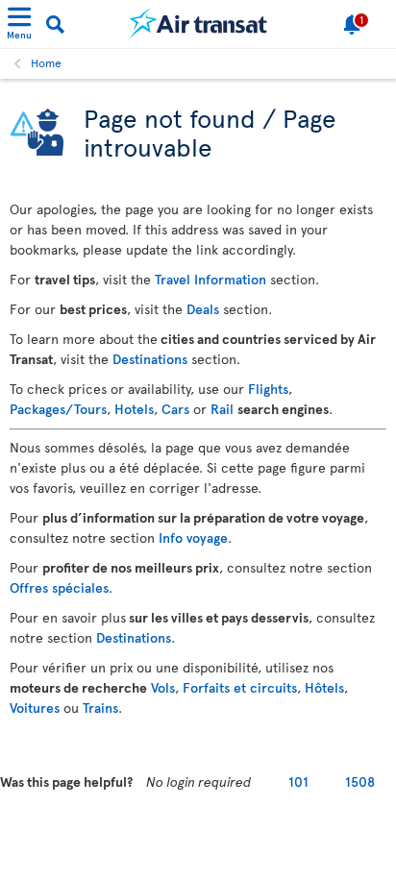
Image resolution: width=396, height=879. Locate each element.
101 (298, 781)
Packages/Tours (58, 409)
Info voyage (193, 537)
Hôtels (324, 687)
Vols (163, 687)
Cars (175, 409)
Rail (222, 409)
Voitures (35, 707)
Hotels (134, 409)
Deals (202, 309)
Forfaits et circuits (240, 687)
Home (46, 62)
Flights (268, 388)
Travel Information (210, 279)
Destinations (149, 359)
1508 (360, 781)
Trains (100, 707)
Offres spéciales (59, 587)
